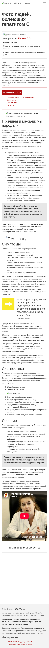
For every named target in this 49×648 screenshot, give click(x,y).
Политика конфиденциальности (20, 641)
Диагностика (12, 102)
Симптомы (11, 99)
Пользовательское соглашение (19, 644)
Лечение (10, 105)
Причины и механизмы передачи (20, 97)
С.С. (24, 38)
